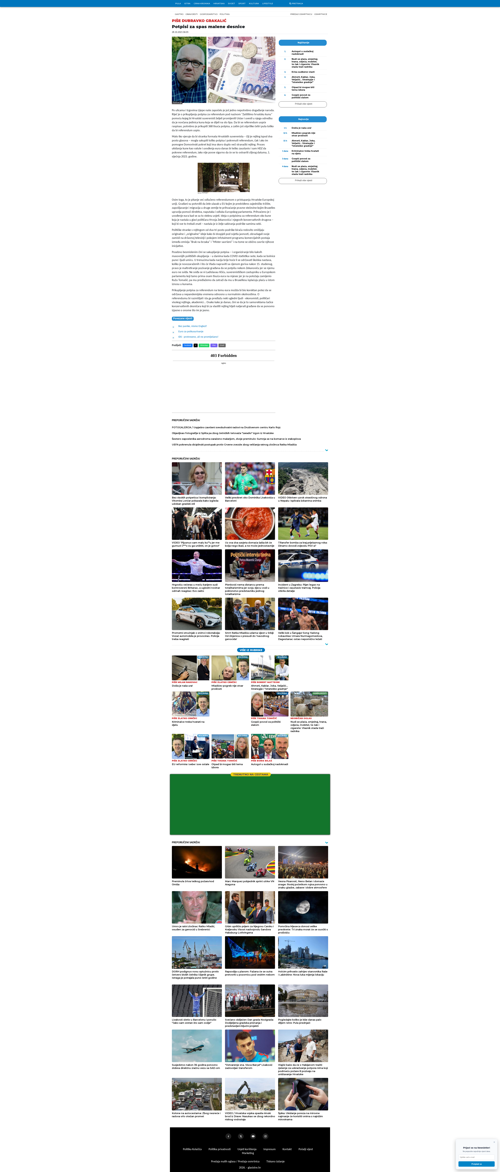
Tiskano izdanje (275, 1161)
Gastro (179, 14)
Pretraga (297, 3)
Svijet (231, 3)
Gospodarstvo (209, 14)
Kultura (254, 3)
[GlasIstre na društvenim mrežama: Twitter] (244, 1136)
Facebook (187, 345)
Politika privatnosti (220, 1149)
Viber (214, 345)
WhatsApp (204, 345)
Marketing (248, 1153)
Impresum (269, 1149)
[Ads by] (205, 194)
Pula (178, 3)
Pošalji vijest (306, 1149)
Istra (187, 3)
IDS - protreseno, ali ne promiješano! (198, 337)
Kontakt (287, 1149)
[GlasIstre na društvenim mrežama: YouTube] (256, 1136)
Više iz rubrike (251, 650)
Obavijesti (192, 14)
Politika (225, 14)
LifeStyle (267, 3)
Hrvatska (219, 3)
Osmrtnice (320, 14)
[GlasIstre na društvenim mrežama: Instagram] (268, 1136)
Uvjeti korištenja (247, 1149)
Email (222, 345)
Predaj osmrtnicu (301, 14)
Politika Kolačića (192, 1149)
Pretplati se (476, 1164)
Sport (242, 3)
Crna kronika (202, 3)
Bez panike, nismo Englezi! (192, 326)
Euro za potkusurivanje (190, 331)
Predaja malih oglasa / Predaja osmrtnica (235, 1161)
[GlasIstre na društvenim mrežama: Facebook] (231, 1136)
